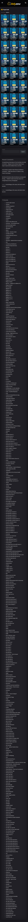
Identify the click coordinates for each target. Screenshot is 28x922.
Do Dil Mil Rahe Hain (10, 371)
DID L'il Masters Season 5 (11, 359)
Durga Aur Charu (9, 386)
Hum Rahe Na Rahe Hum (10, 427)
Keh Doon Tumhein (9, 523)
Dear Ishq (8, 343)
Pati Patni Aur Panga (10, 697)
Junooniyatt (8, 487)
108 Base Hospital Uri (10, 206)
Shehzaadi (8, 783)
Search (3, 149)
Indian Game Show (9, 450)
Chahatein (8, 305)
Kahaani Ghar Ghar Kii (10, 494)
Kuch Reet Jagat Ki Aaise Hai (11, 546)
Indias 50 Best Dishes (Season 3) (12, 458)
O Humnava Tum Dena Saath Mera (12, 685)
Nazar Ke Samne (9, 674)
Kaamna (7, 489)
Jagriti (7, 474)
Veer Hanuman (9, 886)
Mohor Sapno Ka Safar (10, 630)
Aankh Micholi (8, 211)
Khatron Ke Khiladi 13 (10, 527)
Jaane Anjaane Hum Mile (11, 468)
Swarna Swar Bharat (10, 815)
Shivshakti (8, 789)
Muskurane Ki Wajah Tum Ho (11, 662)
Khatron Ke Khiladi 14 (10, 529)
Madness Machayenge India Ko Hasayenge (14, 580)
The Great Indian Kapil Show (11, 839)
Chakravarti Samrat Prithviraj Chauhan (13, 307)
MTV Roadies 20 (9, 656)
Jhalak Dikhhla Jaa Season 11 (12, 479)
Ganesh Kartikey (9, 396)
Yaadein (7, 894)
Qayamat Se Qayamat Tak (11, 716)
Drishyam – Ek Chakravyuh (11, 383)
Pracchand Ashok (9, 704)
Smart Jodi (8, 798)
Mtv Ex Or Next (9, 644)
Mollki (7, 633)
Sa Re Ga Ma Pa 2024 (10, 736)
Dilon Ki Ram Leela (9, 369)
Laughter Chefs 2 (9, 568)
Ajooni (7, 230)
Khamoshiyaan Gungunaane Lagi (12, 525)
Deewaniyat (8, 347)
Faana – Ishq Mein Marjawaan (11, 391)
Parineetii (8, 690)
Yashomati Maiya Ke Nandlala (11, 896)
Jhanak (7, 482)
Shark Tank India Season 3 (11, 781)
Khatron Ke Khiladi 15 (10, 530)
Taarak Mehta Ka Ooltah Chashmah (13, 817)
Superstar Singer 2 (10, 810)
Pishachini (8, 700)
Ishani (7, 460)
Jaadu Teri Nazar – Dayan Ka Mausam (13, 467)
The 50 (7, 836)
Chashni (7, 314)
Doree (7, 377)
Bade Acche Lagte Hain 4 (11, 261)
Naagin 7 (7, 669)
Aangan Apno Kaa (9, 209)
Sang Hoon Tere (9, 752)
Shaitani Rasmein (9, 772)
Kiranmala (8, 534)
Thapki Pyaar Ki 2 (9, 834)
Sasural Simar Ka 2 (9, 760)
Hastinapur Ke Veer (10, 424)
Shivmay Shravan (9, 788)
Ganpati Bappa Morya (10, 400)
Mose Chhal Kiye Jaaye (10, 635)
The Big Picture (9, 838)
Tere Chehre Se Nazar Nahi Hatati (12, 829)
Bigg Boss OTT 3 (9, 298)
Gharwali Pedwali (9, 403)
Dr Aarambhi (8, 381)
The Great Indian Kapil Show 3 (12, 843)
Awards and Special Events (11, 245)
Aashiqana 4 (8, 218)
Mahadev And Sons (10, 582)
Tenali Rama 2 (8, 820)
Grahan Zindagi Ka (9, 410)
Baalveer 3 (8, 249)
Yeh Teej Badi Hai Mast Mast (11, 906)
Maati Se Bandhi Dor (10, 577)
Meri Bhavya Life (9, 621)
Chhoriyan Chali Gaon (10, 316)
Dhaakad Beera (9, 348)
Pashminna (8, 695)
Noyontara (8, 683)
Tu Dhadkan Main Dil (10, 858)
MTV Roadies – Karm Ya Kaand (12, 654)
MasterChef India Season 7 (11, 599)
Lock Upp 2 (8, 571)
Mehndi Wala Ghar (9, 613)
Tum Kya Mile (8, 865)
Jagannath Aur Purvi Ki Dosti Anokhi (13, 472)
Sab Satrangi (8, 745)
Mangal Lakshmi (9, 592)
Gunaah (7, 415)
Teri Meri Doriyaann (10, 832)
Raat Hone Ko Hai (9, 717)
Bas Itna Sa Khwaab (10, 274)
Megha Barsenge (9, 609)
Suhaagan (8, 803)
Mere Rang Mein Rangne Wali (11, 618)
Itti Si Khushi (8, 465)
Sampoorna (8, 750)
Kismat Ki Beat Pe (9, 537)
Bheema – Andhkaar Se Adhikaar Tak (13, 283)
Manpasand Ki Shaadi (10, 597)
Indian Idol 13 (8, 451)
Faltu (7, 393)
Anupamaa (8, 237)
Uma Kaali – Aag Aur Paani (11, 879)
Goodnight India (9, 408)
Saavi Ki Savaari (9, 743)
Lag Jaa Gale (8, 559)
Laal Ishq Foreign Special (11, 558)
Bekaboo (8, 276)
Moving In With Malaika (10, 637)
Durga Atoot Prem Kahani (11, 384)
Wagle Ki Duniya (9, 889)
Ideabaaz (8, 431)
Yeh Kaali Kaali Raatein (10, 903)
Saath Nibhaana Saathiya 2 (11, 740)
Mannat (7, 595)
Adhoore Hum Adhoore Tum (11, 221)
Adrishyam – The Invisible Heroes (12, 223)
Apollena (7, 238)
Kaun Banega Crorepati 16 (11, 513)
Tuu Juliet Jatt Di (9, 868)
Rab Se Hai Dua (9, 721)
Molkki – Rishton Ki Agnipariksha (12, 632)
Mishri (7, 626)
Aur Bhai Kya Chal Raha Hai (11, 244)
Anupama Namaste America (11, 235)
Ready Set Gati (9, 729)
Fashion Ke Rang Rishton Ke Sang (12, 395)
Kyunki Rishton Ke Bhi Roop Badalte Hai (14, 551)
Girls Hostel (8, 407)
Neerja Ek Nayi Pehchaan (11, 676)
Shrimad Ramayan (9, 791)
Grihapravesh (8, 412)
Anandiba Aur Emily (10, 233)
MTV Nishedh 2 (9, 652)
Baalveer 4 (8, 250)
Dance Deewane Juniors (11, 336)
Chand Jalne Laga (9, 310)
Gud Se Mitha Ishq (9, 414)
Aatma (7, 220)
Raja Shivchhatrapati (10, 724)
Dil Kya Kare (8, 367)
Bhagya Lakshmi (9, 281)
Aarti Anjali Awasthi (10, 214)
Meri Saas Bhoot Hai (10, 623)
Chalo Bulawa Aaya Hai (10, 309)
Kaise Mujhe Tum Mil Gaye (11, 501)
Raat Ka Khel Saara (9, 719)
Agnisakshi (8, 228)
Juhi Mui (7, 486)
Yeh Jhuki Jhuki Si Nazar (10, 901)
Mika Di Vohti (8, 625)
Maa (7, 573)
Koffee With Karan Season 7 (11, 539)
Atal (6, 242)
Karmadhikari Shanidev (10, 503)
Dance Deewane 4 (9, 335)
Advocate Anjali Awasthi (11, 225)
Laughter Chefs (9, 566)
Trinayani (7, 856)
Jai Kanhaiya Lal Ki (9, 475)
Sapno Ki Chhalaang (10, 755)
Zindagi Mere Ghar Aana (10, 915)
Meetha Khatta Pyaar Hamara (12, 608)
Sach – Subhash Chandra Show (12, 747)
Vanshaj (7, 880)
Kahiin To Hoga (9, 498)
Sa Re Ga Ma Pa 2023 (10, 735)
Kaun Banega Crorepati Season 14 (13, 520)
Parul (7, 692)
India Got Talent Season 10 (11, 439)
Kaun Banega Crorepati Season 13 (13, 518)
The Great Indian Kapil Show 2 (12, 841)
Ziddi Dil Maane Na (9, 913)
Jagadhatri (8, 470)
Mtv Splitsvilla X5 (9, 659)
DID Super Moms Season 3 (11, 360)
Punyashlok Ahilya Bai (10, 709)
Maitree (7, 590)
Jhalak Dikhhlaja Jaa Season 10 (12, 480)
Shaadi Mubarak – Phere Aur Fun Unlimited (14, 769)
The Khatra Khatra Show (11, 850)
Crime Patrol (8, 326)
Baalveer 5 (8, 252)
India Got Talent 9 (9, 438)
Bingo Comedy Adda (10, 302)
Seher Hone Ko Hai (9, 767)
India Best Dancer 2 (10, 434)
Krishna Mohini (9, 542)
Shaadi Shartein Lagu (10, 771)
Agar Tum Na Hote (9, 226)
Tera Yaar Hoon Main (10, 824)
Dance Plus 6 (8, 338)
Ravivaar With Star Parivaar (11, 728)
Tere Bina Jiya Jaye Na (10, 827)
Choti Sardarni (9, 321)
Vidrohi (7, 887)
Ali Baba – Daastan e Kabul (11, 232)
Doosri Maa (8, 376)
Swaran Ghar (8, 814)
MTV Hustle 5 (8, 650)
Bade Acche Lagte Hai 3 (10, 259)
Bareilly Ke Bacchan (10, 271)
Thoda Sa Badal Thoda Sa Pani (12, 851)
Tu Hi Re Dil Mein (9, 860)
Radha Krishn (8, 723)
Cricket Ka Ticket (9, 324)
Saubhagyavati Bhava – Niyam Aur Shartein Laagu (16, 762)
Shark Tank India (9, 774)
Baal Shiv (8, 247)
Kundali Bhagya (9, 549)
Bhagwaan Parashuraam (10, 280)
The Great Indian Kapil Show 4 (12, 844)
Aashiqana (8, 216)
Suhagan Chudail (9, 805)
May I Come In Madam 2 (10, 604)
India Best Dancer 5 (10, 436)
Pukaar (7, 707)
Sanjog (7, 753)
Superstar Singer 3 (10, 812)
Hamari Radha (8, 419)
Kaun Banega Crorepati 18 (11, 517)
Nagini (7, 673)
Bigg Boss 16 (8, 290)
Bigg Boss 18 (8, 293)
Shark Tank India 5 (9, 777)
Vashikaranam (8, 882)
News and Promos (9, 678)
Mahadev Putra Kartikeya (11, 583)
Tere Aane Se (8, 826)
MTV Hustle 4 (8, 649)
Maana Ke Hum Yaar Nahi (11, 575)
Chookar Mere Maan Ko (10, 319)
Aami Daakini (8, 207)
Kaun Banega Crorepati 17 (11, 515)
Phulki (7, 699)
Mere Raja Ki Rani (9, 616)
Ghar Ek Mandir (9, 401)
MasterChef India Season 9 (11, 602)
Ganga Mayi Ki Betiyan (10, 398)
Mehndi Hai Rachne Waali (11, 611)
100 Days (8, 204)
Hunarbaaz (8, 429)
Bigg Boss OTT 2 (9, 297)
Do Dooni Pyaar (9, 372)
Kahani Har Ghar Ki (9, 496)
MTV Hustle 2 (8, 645)
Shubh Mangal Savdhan (10, 795)
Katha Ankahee (9, 510)
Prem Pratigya (9, 705)
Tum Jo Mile (8, 863)
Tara (7, 819)
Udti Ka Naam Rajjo (9, 875)
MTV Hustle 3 (8, 647)
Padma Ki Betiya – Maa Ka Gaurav (12, 686)
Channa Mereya (9, 312)
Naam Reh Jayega (9, 671)
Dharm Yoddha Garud (10, 353)
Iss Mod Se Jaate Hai (10, 463)
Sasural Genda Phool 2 (10, 759)
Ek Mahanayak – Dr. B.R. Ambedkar (13, 388)
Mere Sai (7, 620)
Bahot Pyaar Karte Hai (10, 264)
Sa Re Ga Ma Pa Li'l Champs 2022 (12, 738)
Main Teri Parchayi (9, 589)
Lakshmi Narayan (9, 561)
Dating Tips (8, 341)
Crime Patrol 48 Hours (10, 329)
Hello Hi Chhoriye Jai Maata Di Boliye (13, 426)
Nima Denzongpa (9, 680)
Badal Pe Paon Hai (9, 256)
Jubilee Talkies (9, 484)
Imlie (7, 432)
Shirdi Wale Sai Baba (10, 786)
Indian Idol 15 (8, 455)
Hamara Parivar (9, 417)
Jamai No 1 (8, 477)
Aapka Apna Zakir (9, 213)
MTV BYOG (8, 640)
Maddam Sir (8, 578)
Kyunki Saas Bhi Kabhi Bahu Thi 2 (12, 553)
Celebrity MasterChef (10, 304)
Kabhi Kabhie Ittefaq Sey (11, 491)
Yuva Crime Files (9, 910)
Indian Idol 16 (8, 456)
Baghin (7, 262)
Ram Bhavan (8, 726)
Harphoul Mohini (9, 422)
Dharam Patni (8, 352)
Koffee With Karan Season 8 (11, 541)
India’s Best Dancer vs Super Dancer (13, 444)
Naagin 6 (7, 668)
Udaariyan (8, 872)
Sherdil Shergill (9, 784)
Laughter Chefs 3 (9, 570)
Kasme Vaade (8, 506)
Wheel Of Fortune (9, 891)
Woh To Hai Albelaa (9, 893)
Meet (7, 606)
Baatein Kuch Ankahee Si (11, 254)
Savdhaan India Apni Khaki (11, 765)
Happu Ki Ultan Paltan (10, 420)
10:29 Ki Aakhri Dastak (10, 202)
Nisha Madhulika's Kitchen (11, 681)
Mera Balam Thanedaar (10, 614)
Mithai (7, 628)
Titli (6, 853)
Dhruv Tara (8, 357)
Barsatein (8, 273)
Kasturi (7, 508)
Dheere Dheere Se (9, 355)
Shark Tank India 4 (9, 776)
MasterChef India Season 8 (11, 601)
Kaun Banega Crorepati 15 (11, 511)
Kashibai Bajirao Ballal (10, 504)
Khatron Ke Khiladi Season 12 (12, 532)
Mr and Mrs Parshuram (10, 638)
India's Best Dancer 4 (10, 441)
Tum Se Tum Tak (9, 867)
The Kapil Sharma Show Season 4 (12, 848)
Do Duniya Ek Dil (9, 374)
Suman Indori (8, 807)
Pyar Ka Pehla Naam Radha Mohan (12, 714)
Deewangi (8, 345)
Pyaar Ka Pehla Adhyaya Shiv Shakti (13, 712)
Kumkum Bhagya (9, 547)
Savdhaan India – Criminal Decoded (13, 764)
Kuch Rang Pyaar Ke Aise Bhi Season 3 (13, 544)
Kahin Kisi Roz (8, 499)
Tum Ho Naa (8, 862)
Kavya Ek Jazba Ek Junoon (11, 522)
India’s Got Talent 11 (10, 446)
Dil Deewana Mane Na (10, 362)
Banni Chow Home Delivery (11, 269)
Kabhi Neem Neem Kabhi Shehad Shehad (14, 492)
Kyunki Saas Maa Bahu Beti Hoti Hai (13, 556)
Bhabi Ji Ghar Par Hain (10, 278)
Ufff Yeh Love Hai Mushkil (11, 877)
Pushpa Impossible (10, 711)
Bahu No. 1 (8, 266)
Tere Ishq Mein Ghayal (10, 831)
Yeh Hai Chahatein (9, 899)
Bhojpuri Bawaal (9, 285)
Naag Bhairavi (8, 666)
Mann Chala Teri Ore (10, 594)
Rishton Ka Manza (9, 731)
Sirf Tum (7, 796)
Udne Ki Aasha (9, 874)
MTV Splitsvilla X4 (9, 657)
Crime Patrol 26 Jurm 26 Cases (12, 328)
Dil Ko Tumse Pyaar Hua (10, 365)
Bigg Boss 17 (8, 292)
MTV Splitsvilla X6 (9, 661)
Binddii (7, 300)
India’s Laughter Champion (11, 448)
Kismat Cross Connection (11, 535)
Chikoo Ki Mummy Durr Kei (11, 317)
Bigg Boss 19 (8, 295)
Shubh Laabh (8, 793)
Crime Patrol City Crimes (11, 331)
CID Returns (8, 323)
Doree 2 (7, 379)
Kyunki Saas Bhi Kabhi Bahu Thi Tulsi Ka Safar (15, 554)
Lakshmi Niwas (9, 563)
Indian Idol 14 (8, 453)
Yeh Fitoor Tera (9, 898)
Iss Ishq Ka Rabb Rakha (10, 462)
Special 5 (8, 800)
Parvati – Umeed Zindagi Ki (11, 693)
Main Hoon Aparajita (10, 585)
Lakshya (7, 565)
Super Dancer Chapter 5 (11, 808)
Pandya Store (8, 688)
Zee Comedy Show (10, 911)
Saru (7, 757)
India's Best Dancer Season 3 (12, 443)
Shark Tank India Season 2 (11, 779)
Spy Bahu (8, 802)
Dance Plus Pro (9, 340)
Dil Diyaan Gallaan (9, 364)
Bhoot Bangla (8, 286)
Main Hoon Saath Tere (10, 587)
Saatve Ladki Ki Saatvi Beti (11, 741)
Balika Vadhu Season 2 (10, 268)
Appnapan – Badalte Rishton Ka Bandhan (14, 240)
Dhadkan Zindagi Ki (10, 350)
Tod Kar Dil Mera (9, 855)
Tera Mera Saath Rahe (10, 822)
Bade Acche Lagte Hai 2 (10, 257)
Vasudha (7, 884)
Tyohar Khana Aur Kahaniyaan (12, 870)
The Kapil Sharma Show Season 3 (12, 846)
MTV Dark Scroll (9, 642)
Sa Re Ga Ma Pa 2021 (10, 733)
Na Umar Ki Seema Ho (10, 664)
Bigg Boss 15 (8, 288)
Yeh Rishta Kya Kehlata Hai (11, 905)
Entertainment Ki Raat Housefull (12, 389)
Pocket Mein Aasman (10, 702)
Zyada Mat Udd (9, 917)
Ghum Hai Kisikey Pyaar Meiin (12, 405)
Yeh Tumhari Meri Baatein (11, 908)
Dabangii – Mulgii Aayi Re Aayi (12, 333)
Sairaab (7, 748)
